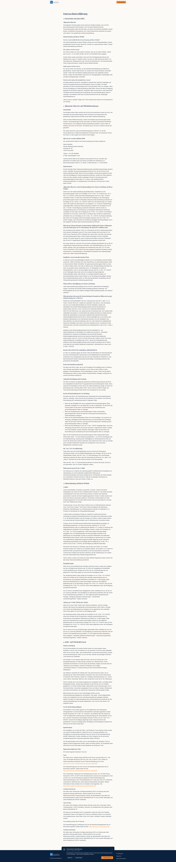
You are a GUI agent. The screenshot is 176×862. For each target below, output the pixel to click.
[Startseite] (54, 2)
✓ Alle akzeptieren (107, 857)
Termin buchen (121, 2)
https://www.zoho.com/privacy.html (99, 826)
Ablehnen (70, 857)
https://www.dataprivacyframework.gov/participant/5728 (79, 786)
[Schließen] (112, 849)
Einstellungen (78, 857)
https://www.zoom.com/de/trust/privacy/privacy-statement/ (80, 763)
